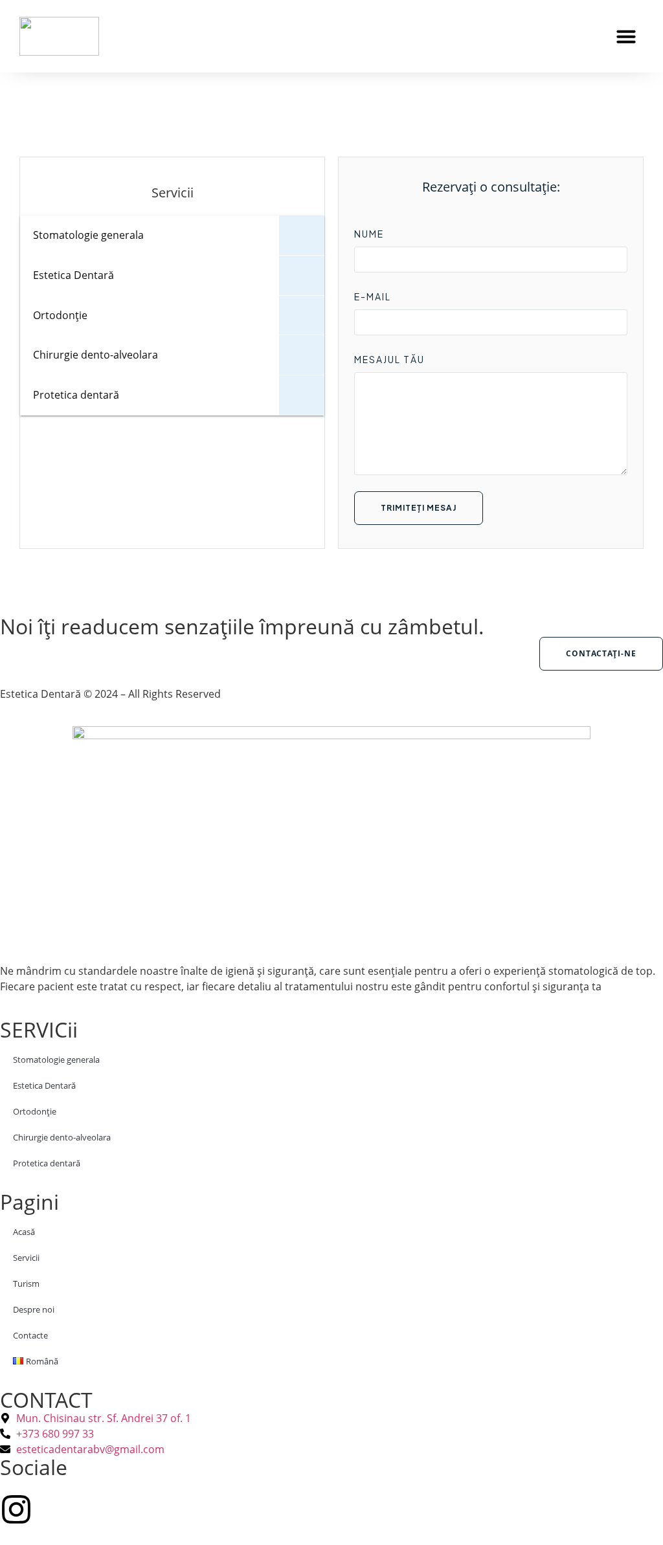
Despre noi (33, 1309)
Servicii (26, 1257)
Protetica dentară (46, 1163)
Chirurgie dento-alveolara (62, 1137)
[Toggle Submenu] (301, 235)
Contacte (30, 1335)
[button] (626, 36)
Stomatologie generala (56, 1059)
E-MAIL (372, 296)
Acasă (24, 1232)
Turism (26, 1283)
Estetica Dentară (44, 1085)
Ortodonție (34, 1111)
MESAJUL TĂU (389, 359)
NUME (369, 233)
